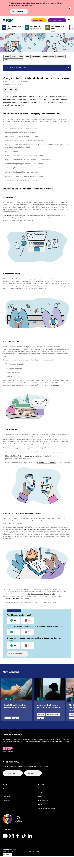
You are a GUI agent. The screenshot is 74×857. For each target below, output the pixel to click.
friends (21, 56)
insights (16, 718)
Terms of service (43, 800)
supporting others (16, 59)
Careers (5, 793)
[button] (39, 20)
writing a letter (54, 385)
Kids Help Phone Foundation (46, 808)
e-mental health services (46, 463)
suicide (8, 718)
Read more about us (61, 741)
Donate (5, 789)
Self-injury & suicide (52, 714)
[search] (69, 20)
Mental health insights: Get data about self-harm (49, 706)
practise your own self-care (29, 529)
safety (7, 59)
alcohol (8, 56)
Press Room (6, 796)
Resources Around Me (28, 456)
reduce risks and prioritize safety (32, 452)
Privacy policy (42, 796)
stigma (62, 202)
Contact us (6, 800)
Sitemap (40, 804)
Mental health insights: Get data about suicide (15, 706)
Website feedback (43, 789)
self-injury (41, 714)
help (28, 56)
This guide (7, 216)
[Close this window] (70, 8)
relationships (60, 56)
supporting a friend (48, 56)
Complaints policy (43, 793)
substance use (36, 56)
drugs (14, 56)
